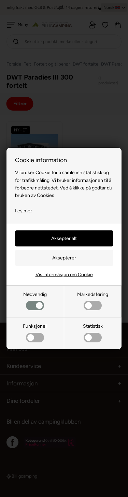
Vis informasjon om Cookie (64, 275)
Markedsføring (92, 294)
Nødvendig (35, 294)
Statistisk (93, 326)
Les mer (23, 211)
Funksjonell (35, 326)
